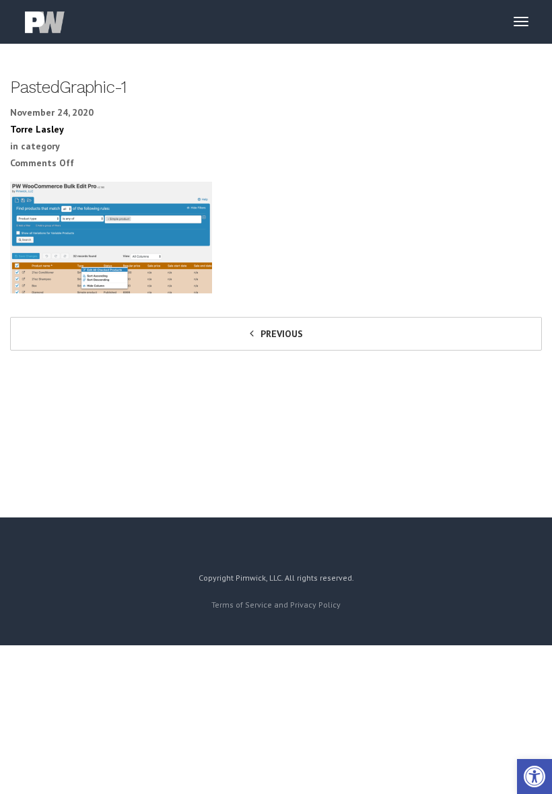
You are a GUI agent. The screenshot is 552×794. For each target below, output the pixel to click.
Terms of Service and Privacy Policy (276, 605)
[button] (534, 776)
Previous (282, 334)
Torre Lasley (37, 129)
